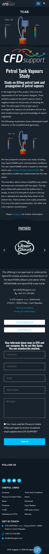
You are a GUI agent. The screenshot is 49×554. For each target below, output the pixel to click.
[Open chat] (37, 550)
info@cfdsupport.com (13, 538)
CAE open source (32, 510)
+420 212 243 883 (12, 534)
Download (29, 501)
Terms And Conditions (34, 492)
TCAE (4, 510)
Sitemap (28, 514)
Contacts (5, 492)
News (4, 501)
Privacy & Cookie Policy (24, 311)
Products (5, 505)
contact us (16, 214)
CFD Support (12, 550)
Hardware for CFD (9, 514)
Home (27, 497)
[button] (4, 250)
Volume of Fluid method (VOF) (25, 170)
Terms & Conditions (24, 307)
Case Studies (30, 505)
